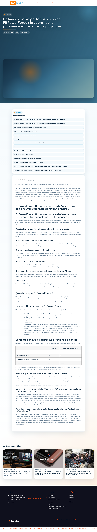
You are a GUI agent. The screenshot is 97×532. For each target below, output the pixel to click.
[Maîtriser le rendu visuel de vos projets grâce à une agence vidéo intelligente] (17, 458)
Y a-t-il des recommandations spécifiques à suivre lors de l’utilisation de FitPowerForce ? (37, 170)
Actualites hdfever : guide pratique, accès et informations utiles (42, 528)
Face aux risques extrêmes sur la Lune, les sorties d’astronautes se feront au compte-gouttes (79, 473)
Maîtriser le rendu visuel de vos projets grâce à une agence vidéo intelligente (17, 472)
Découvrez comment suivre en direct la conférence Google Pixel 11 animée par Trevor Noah (48, 473)
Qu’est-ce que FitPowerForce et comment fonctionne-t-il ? (29, 162)
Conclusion (17, 147)
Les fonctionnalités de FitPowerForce (24, 154)
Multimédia (53, 2)
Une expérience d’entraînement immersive (25, 131)
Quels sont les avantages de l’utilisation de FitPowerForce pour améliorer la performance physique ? (40, 166)
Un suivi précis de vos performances (23, 139)
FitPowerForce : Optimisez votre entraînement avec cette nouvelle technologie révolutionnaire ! (39, 119)
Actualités (30, 2)
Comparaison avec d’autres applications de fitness (27, 158)
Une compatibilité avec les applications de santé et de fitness (30, 143)
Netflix (37, 2)
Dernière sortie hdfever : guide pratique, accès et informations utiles (72, 528)
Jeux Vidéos (45, 2)
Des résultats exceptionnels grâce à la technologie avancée (30, 127)
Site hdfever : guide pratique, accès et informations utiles (15, 528)
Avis (61, 2)
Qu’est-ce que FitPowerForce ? (22, 150)
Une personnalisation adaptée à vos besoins (25, 135)
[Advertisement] (48, 46)
